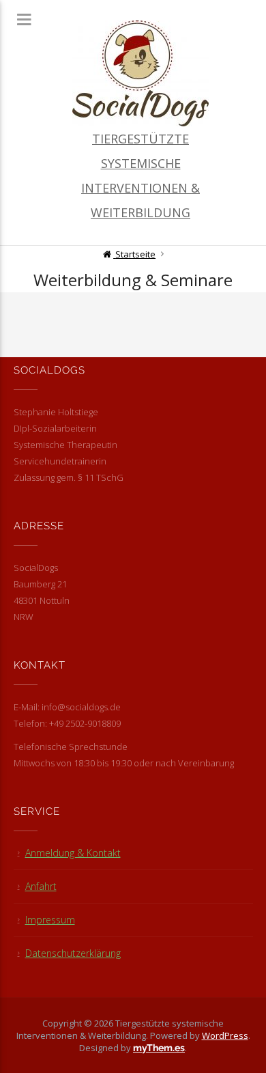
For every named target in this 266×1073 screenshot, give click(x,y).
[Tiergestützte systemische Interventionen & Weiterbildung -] (141, 73)
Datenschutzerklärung (73, 953)
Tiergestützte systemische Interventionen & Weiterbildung (140, 175)
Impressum (50, 919)
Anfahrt (41, 886)
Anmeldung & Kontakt (73, 852)
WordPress (225, 1035)
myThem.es (159, 1047)
